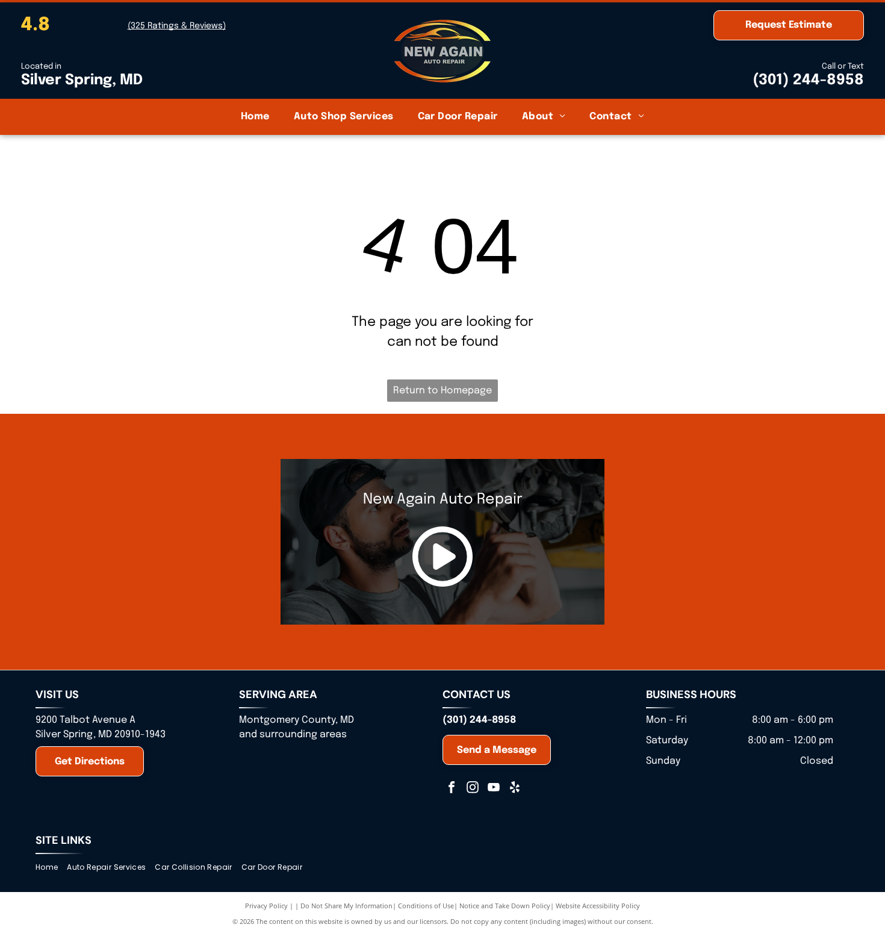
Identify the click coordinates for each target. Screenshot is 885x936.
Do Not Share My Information (346, 905)
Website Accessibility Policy (598, 905)
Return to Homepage (442, 390)
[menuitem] (255, 117)
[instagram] (473, 788)
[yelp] (515, 788)
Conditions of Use (426, 905)
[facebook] (451, 788)
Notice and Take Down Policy (504, 905)
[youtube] (494, 788)
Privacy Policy (266, 905)
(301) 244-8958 (808, 80)
